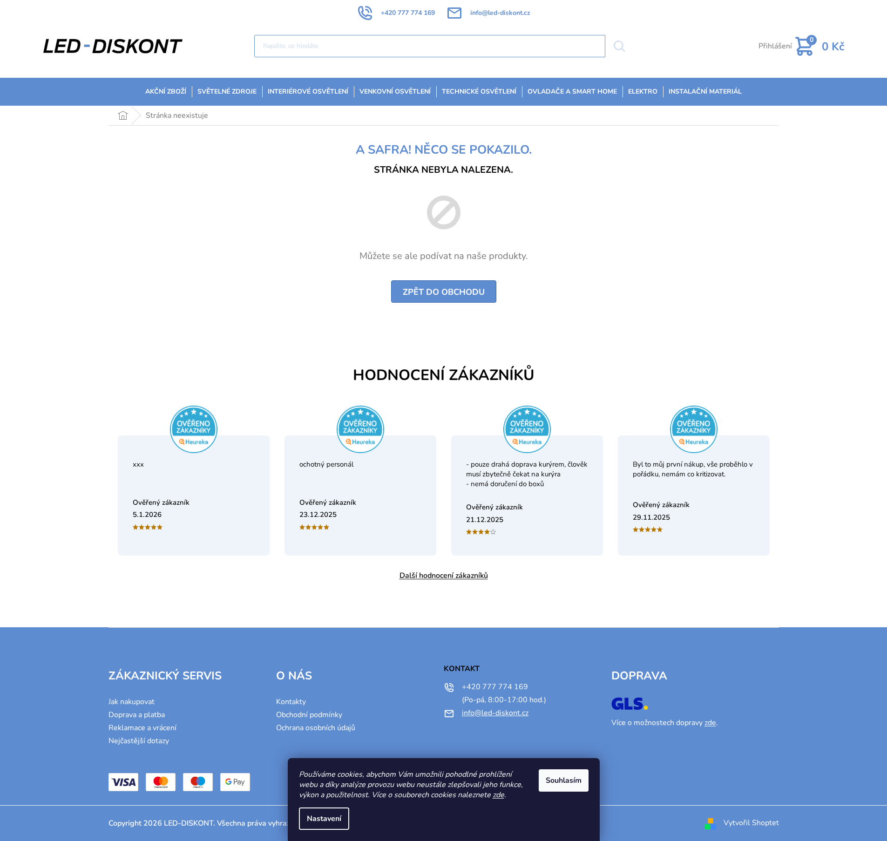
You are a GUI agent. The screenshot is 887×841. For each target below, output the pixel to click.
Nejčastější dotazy (138, 741)
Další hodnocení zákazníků (443, 575)
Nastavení (324, 819)
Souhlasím (564, 780)
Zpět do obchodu (444, 292)
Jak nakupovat (131, 701)
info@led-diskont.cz (495, 713)
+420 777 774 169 (495, 687)
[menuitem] (166, 92)
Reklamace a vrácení (142, 727)
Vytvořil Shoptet (751, 823)
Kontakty (291, 701)
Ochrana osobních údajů (315, 727)
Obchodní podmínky (309, 714)
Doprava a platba (136, 714)
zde (498, 795)
